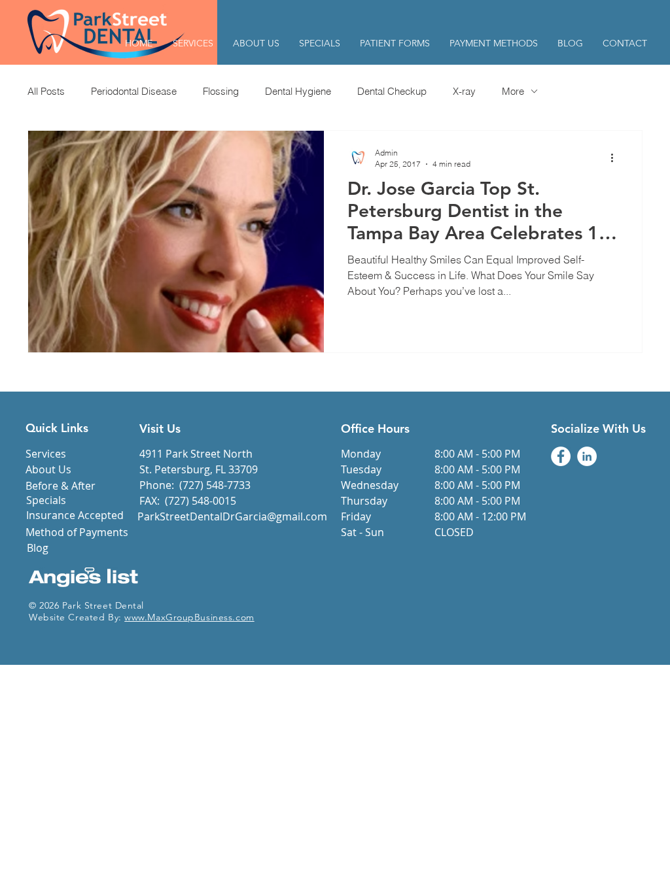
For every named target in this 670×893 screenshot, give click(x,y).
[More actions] (616, 157)
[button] (395, 43)
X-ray (464, 91)
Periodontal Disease (134, 91)
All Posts (46, 91)
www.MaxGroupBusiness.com (189, 617)
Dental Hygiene (298, 91)
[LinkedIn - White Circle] (587, 456)
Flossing (221, 91)
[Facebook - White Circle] (561, 456)
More (513, 91)
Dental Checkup (392, 91)
